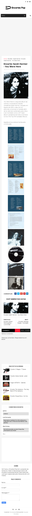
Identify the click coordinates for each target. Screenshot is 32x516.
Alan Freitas (6, 426)
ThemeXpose (13, 512)
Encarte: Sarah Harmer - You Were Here (15, 315)
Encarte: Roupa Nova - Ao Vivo (19, 396)
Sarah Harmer (16, 58)
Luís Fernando (7, 417)
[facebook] (25, 1)
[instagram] (29, 1)
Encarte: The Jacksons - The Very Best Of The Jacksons (19, 390)
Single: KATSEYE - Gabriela (17, 382)
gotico (5, 410)
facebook (27, 330)
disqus (22, 330)
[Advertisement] (16, 37)
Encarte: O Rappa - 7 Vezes (18, 369)
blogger (17, 330)
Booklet (10, 58)
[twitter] (27, 1)
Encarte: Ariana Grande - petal (18, 376)
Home (5, 58)
